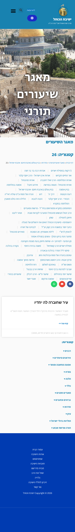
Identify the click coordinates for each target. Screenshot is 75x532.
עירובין (30, 255)
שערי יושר (31, 278)
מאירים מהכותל (17, 231)
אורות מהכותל (28, 180)
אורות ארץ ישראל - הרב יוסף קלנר (34, 175)
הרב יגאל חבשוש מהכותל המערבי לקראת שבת (50, 212)
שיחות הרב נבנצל (35, 269)
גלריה (37, 477)
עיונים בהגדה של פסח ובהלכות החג (55, 255)
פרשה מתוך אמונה (25, 259)
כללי (68, 385)
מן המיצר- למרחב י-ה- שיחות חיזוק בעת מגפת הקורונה (46, 241)
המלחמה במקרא (61, 203)
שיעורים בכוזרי (14, 274)
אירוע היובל (32, 184)
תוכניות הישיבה (38, 463)
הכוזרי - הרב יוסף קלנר (58, 198)
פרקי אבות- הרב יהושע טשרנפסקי (56, 259)
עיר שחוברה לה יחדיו (51, 302)
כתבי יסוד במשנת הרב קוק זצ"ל (57, 227)
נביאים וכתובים (63, 399)
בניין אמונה (64, 189)
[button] (20, 10)
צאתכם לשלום (49, 264)
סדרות (44, 162)
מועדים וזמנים (64, 392)
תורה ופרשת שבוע (62, 427)
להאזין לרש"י (65, 231)
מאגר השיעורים (59, 142)
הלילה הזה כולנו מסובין (15, 198)
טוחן (51, 217)
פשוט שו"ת (66, 264)
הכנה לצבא (37, 198)
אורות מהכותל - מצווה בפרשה (58, 184)
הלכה (68, 378)
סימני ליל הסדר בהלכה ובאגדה (54, 250)
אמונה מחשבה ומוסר (60, 364)
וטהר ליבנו (17, 212)
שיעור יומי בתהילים (63, 274)
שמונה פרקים (48, 278)
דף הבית (69, 162)
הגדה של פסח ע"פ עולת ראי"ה (19, 194)
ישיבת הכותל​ (62, 19)
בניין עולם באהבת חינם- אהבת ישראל (24, 162)
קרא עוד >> (63, 323)
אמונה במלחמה (14, 184)
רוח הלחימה (30, 264)
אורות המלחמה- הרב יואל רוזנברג (56, 180)
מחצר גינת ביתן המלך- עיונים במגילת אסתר (51, 236)
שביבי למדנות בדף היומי (60, 269)
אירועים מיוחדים (62, 357)
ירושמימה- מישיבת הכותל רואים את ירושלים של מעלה (47, 222)
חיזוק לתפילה (65, 217)
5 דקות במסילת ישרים (61, 170)
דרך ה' (51, 194)
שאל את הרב (37, 472)
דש (40, 194)
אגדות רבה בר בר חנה (34, 170)
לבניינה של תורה (28, 227)
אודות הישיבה (37, 454)
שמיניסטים (37, 458)
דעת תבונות (66, 194)
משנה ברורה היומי (32, 245)
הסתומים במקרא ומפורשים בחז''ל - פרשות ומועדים (48, 208)
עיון (69, 413)
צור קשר (38, 486)
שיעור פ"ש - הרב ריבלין (37, 274)
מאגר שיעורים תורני (56, 162)
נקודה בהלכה (12, 245)
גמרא (68, 371)
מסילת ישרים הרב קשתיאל (59, 245)
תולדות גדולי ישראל (61, 420)
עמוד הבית (37, 449)
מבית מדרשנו (37, 468)
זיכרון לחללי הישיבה (37, 482)
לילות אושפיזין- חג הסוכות (42, 231)
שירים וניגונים (66, 278)
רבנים (68, 350)
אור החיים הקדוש (64, 175)
